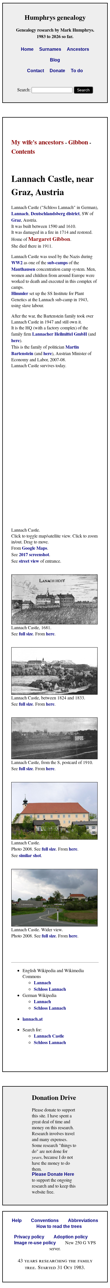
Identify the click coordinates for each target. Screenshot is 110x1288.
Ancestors (78, 49)
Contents (23, 151)
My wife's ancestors (37, 142)
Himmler (19, 293)
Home (27, 49)
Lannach (19, 213)
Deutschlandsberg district (55, 213)
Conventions (45, 1220)
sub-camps (57, 262)
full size (26, 633)
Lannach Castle (49, 1035)
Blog (55, 60)
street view (29, 561)
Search (83, 90)
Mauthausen (23, 269)
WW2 (17, 262)
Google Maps (34, 548)
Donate (57, 70)
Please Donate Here (53, 1174)
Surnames (50, 49)
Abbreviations (83, 1220)
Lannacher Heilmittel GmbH (59, 334)
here (15, 340)
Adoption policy (71, 1236)
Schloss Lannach (50, 989)
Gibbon (78, 142)
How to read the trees (59, 1226)
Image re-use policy (35, 1242)
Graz (16, 220)
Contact (35, 70)
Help (17, 1220)
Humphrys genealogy (55, 17)
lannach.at (33, 1019)
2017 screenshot (34, 554)
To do (77, 70)
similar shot (30, 855)
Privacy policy (29, 1236)
